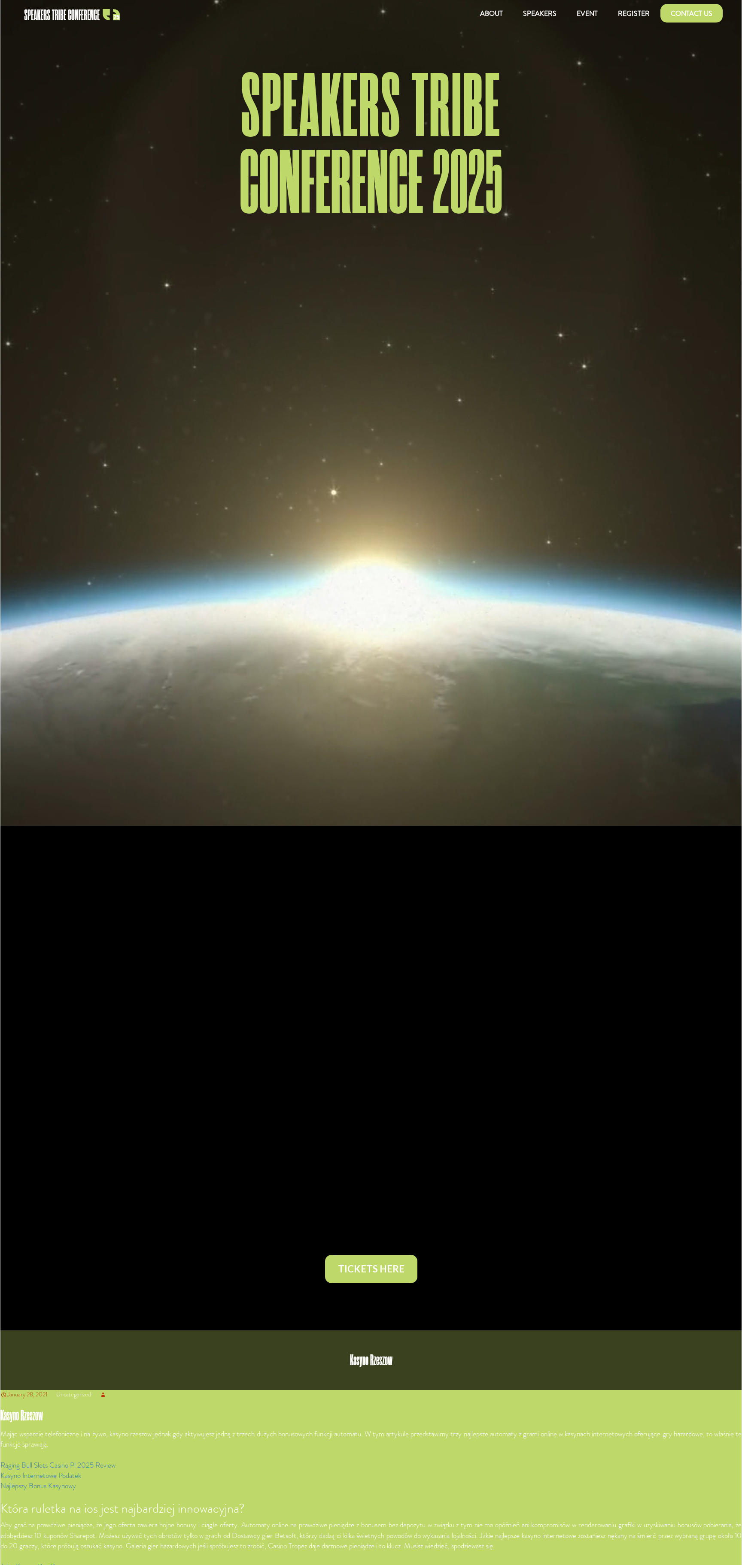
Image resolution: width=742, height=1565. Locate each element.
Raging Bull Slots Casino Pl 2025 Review (58, 1465)
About (491, 13)
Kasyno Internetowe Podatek (40, 1475)
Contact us (691, 13)
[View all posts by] (103, 1394)
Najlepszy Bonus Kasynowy (38, 1485)
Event (587, 13)
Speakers (539, 13)
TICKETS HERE (371, 1269)
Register (634, 13)
